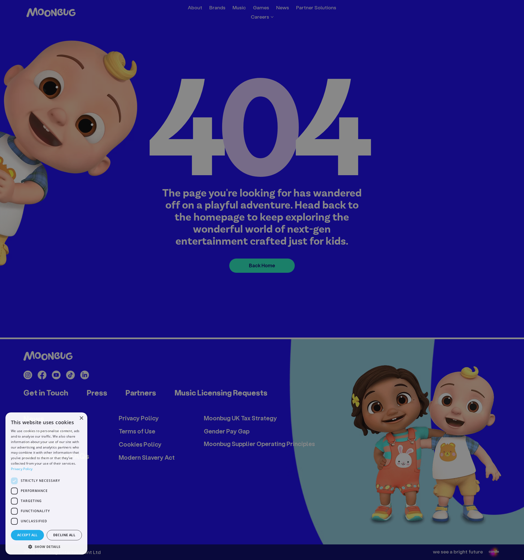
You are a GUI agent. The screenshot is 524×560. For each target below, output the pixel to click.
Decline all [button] (64, 535)
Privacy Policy (21, 469)
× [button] (81, 418)
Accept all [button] (27, 535)
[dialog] (46, 483)
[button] (46, 546)
